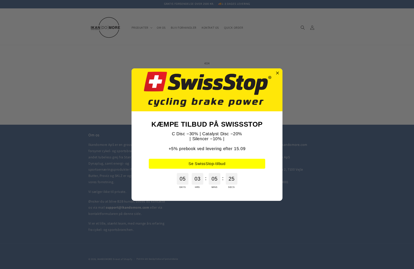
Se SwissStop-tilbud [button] (206, 164)
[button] (277, 73)
